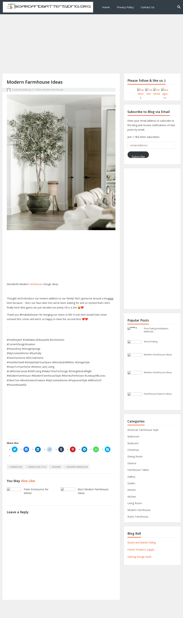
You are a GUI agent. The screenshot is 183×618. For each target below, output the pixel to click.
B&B (25, 89)
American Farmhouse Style (143, 430)
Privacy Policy (125, 7)
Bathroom (133, 436)
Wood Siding (150, 341)
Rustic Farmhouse (137, 516)
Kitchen (131, 496)
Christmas (133, 450)
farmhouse (16, 466)
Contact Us (147, 7)
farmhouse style (37, 466)
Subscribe (138, 156)
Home (106, 7)
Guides (131, 483)
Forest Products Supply (140, 549)
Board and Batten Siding (141, 542)
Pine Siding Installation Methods (156, 330)
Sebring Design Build (139, 556)
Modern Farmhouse (53, 89)
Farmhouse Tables (138, 470)
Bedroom (133, 443)
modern (56, 466)
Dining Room (135, 456)
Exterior (131, 463)
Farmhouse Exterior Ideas (158, 393)
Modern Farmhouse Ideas (158, 354)
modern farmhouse (77, 466)
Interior (131, 490)
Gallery (131, 476)
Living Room (134, 503)
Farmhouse (36, 284)
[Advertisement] (91, 48)
